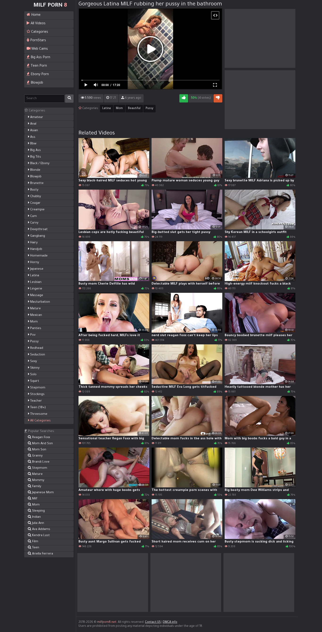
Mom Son (38, 450)
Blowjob (36, 83)
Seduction (37, 355)
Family (36, 486)
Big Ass (35, 150)
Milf (34, 499)
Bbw (32, 144)
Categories (39, 32)
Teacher (35, 401)
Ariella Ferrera (42, 554)
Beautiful (134, 108)
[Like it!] (183, 98)
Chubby (35, 196)
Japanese (36, 269)
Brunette (36, 183)
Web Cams (39, 49)
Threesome (38, 414)
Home (35, 15)
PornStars (37, 41)
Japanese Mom (42, 492)
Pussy (34, 341)
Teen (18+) (37, 407)
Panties (35, 328)
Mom (33, 322)
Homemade (38, 256)
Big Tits (35, 157)
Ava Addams (40, 529)
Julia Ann (37, 523)
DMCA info (170, 622)
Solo (33, 374)
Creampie (37, 210)
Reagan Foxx (40, 437)
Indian (36, 517)
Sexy (33, 361)
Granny (37, 456)
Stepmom (37, 388)
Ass (32, 137)
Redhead (36, 348)
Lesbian (35, 282)
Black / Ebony (39, 163)
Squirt (34, 381)
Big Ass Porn (40, 58)
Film (34, 541)
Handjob (35, 249)
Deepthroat (38, 229)
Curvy (33, 223)
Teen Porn (38, 66)
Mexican (35, 315)
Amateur (36, 117)
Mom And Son (42, 443)
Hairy (33, 243)
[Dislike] (218, 98)
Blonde (34, 170)
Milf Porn (50, 6)
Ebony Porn (39, 75)
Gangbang (37, 236)
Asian (33, 130)
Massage (36, 295)
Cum (33, 216)
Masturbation (39, 302)
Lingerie (35, 289)
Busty (33, 190)
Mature (35, 308)
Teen (35, 548)
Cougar (35, 203)
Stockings (37, 394)
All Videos (37, 24)
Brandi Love (40, 462)
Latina (34, 275)
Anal (32, 124)
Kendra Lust (40, 535)
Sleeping (38, 511)
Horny (34, 262)
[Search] (69, 98)
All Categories (40, 421)
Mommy (37, 480)
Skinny (34, 368)
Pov (32, 335)
